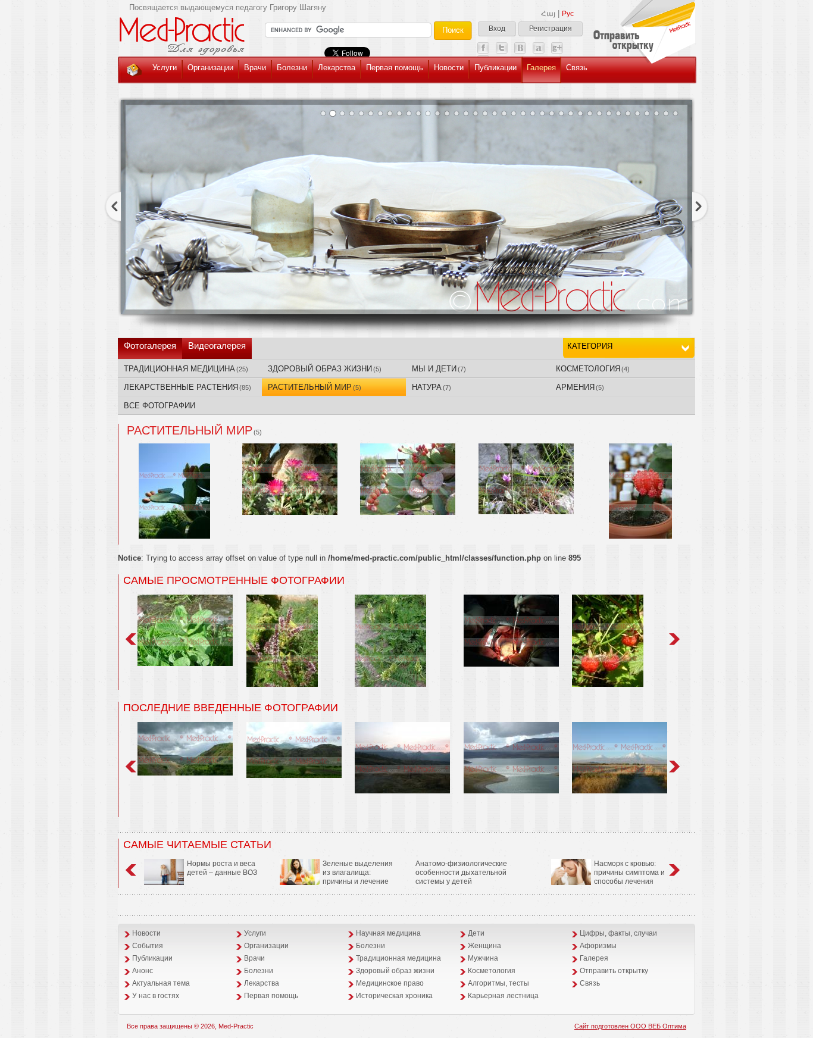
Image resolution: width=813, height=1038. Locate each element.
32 (618, 113)
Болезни (292, 67)
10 (409, 113)
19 (494, 113)
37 (666, 113)
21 (513, 113)
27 (571, 113)
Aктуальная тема (161, 983)
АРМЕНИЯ (580, 387)
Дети (476, 933)
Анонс (142, 971)
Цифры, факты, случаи (618, 933)
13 (437, 113)
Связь (576, 67)
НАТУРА (431, 387)
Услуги (164, 67)
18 (485, 113)
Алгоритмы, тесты (498, 983)
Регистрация (550, 28)
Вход (497, 28)
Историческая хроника (394, 996)
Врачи (255, 67)
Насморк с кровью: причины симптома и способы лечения (629, 872)
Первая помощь (394, 67)
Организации (210, 67)
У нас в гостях (155, 996)
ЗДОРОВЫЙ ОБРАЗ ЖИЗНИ (325, 368)
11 (418, 113)
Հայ (548, 14)
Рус (568, 14)
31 (609, 113)
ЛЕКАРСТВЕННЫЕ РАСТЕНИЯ (187, 387)
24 (542, 113)
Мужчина (483, 958)
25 (551, 113)
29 (590, 113)
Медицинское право (390, 983)
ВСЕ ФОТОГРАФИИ (159, 405)
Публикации (495, 67)
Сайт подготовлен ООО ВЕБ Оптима (630, 1026)
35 (647, 113)
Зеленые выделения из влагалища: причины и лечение (358, 872)
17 (475, 113)
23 (532, 113)
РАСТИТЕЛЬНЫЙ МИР (314, 387)
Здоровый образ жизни (395, 971)
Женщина (484, 946)
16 (466, 113)
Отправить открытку (614, 971)
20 (504, 113)
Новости (449, 67)
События (147, 946)
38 (675, 113)
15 (456, 113)
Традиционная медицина (398, 958)
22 (523, 113)
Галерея (541, 67)
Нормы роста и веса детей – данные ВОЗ (222, 868)
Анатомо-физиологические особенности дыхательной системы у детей (461, 872)
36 (656, 113)
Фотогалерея (150, 345)
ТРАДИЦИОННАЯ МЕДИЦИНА (186, 368)
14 (447, 113)
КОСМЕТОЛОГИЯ (593, 368)
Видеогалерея (217, 345)
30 (599, 113)
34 (637, 113)
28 (580, 113)
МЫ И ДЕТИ (439, 368)
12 (428, 113)
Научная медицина (388, 933)
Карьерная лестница (503, 996)
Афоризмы (598, 946)
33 (628, 113)
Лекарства (336, 67)
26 (561, 113)
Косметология (491, 971)
